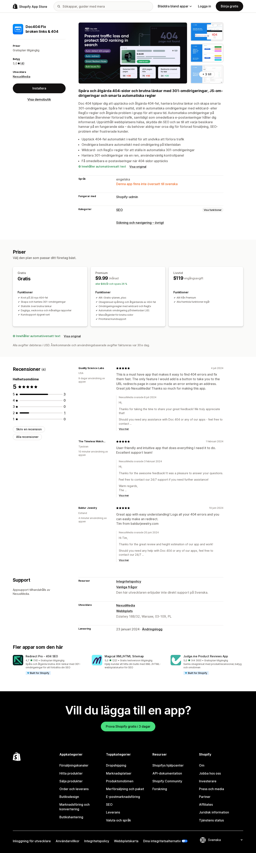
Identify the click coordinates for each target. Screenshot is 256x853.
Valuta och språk (118, 820)
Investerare (207, 781)
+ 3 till (206, 74)
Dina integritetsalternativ (162, 841)
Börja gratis (229, 6)
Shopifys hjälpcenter (168, 765)
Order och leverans (74, 789)
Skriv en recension (29, 429)
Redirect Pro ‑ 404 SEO (42, 656)
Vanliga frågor (126, 587)
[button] (49, 665)
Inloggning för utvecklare (32, 841)
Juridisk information (214, 812)
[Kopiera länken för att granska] (106, 368)
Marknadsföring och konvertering (74, 806)
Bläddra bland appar (173, 6)
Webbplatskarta (126, 841)
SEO (119, 210)
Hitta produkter (71, 773)
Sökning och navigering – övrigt (140, 223)
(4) (22, 63)
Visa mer (124, 428)
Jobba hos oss (210, 773)
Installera (39, 88)
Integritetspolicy (128, 581)
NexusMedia (21, 76)
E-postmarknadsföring (123, 797)
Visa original (137, 166)
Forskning (159, 789)
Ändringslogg (152, 629)
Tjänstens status (211, 820)
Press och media (211, 789)
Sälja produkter (71, 781)
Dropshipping (116, 765)
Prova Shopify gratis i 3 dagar (128, 726)
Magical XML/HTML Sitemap (124, 656)
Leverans (113, 812)
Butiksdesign (69, 797)
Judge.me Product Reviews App (205, 656)
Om (201, 765)
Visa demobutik (39, 99)
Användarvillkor (67, 841)
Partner (204, 797)
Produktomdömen (119, 781)
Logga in (204, 6)
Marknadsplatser (118, 773)
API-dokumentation (167, 773)
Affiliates (206, 804)
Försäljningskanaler (73, 765)
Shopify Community (167, 781)
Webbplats (124, 611)
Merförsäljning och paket (125, 789)
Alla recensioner (27, 436)
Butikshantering (71, 817)
